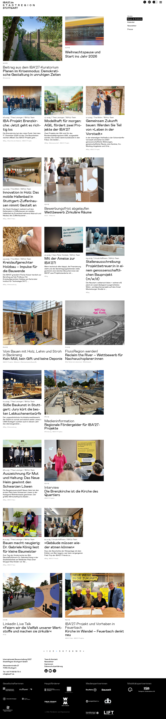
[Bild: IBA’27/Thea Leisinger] (22, 522)
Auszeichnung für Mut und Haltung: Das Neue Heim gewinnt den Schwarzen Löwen (21, 479)
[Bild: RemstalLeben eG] (105, 100)
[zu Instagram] (54, 671)
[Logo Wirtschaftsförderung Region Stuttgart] (7, 709)
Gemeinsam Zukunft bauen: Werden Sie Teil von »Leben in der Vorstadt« (104, 127)
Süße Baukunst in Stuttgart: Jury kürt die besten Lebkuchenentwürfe (22, 409)
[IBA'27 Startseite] (19, 2)
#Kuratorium (6, 78)
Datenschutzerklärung (53, 666)
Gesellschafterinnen (13, 683)
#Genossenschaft (54, 143)
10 (76, 651)
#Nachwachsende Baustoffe (28, 362)
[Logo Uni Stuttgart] (9, 699)
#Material (52, 215)
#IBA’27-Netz (11, 218)
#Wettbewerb (87, 362)
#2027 (46, 215)
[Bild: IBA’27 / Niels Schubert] (32, 38)
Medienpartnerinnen (96, 683)
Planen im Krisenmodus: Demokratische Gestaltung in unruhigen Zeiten (32, 72)
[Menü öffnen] (160, 2)
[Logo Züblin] (50, 701)
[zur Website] (26, 699)
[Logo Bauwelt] (106, 690)
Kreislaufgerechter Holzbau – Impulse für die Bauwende (20, 266)
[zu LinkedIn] (46, 671)
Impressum (48, 664)
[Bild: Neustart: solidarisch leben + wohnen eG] (105, 241)
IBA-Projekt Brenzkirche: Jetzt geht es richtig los (22, 125)
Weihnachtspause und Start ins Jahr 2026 (82, 54)
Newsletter (131, 25)
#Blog (4, 141)
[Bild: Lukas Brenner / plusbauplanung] (32, 322)
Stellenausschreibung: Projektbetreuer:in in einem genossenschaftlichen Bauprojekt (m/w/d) (105, 270)
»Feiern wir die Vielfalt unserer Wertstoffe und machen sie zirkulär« (32, 629)
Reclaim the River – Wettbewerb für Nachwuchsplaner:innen (94, 356)
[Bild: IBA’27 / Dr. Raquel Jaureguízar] (22, 100)
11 (80, 651)
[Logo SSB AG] (146, 689)
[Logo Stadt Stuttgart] (25, 689)
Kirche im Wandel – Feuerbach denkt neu (94, 633)
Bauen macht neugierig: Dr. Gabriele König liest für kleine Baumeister (21, 547)
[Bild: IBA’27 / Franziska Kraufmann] (74, 179)
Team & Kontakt (51, 659)
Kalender (131, 22)
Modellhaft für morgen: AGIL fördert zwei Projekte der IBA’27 (63, 125)
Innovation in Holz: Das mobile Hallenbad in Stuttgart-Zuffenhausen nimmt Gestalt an (21, 198)
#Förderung (47, 431)
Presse (130, 29)
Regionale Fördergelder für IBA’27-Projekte (72, 426)
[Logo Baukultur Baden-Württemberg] (69, 690)
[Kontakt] (144, 2)
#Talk (4, 634)
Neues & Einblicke (134, 19)
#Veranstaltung (11, 284)
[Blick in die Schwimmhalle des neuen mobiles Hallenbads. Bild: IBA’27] (22, 171)
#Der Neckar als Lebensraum (73, 362)
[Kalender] (149, 2)
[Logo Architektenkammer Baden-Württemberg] (8, 689)
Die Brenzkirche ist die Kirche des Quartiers (71, 493)
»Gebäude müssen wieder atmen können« (62, 545)
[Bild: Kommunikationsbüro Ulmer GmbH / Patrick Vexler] (63, 240)
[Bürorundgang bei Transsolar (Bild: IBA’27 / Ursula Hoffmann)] (63, 522)
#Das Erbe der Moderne (14, 141)
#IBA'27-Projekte (8, 362)
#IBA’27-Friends (53, 558)
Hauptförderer (52, 683)
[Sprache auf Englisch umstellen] (155, 2)
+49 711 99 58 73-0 (13, 672)
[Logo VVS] (130, 689)
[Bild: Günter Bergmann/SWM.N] (22, 454)
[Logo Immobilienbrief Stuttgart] (92, 713)
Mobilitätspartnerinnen (139, 683)
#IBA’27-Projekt (27, 141)
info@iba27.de (8, 674)
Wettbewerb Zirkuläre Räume (68, 212)
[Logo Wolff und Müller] (65, 702)
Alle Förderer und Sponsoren (58, 712)
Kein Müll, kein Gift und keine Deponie (32, 358)
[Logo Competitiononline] (92, 701)
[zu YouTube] (50, 671)
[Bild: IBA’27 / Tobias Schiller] (74, 392)
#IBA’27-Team (11, 565)
